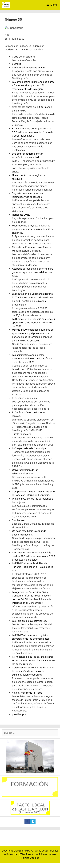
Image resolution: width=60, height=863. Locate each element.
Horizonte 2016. (21, 214)
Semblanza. (18, 520)
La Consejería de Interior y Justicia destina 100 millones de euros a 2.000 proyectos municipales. (33, 556)
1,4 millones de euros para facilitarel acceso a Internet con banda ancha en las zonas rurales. (33, 660)
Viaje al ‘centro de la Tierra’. (27, 692)
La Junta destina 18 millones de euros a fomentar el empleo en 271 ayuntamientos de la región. (33, 85)
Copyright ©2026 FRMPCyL (17, 850)
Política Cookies (30, 857)
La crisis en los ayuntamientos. (29, 620)
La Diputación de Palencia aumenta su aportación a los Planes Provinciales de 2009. (33, 322)
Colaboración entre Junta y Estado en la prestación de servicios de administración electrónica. (33, 671)
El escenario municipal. (25, 398)
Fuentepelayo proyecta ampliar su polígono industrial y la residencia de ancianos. (33, 229)
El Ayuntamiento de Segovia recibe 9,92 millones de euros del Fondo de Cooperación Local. (32, 132)
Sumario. (17, 63)
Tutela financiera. (22, 433)
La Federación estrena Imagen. (29, 67)
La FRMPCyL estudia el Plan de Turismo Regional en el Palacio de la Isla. (32, 567)
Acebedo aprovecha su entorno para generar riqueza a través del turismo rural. (32, 272)
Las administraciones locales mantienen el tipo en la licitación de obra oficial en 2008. (32, 358)
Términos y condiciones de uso (38, 854)
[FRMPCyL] (6, 5)
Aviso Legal (41, 850)
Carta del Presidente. (24, 56)
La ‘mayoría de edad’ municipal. (29, 448)
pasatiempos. (19, 714)
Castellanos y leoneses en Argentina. (33, 380)
